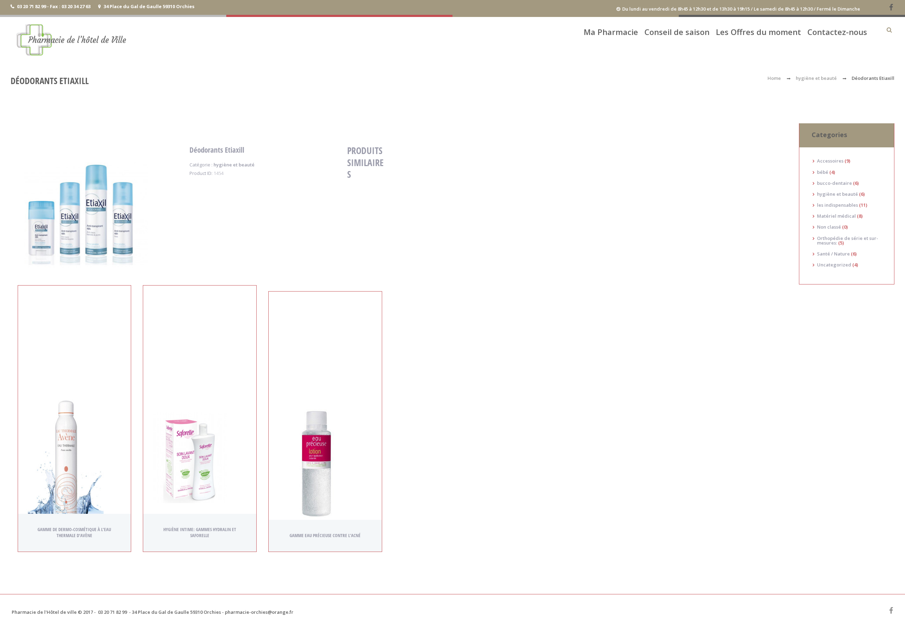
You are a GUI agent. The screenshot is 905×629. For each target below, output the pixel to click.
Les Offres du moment (758, 32)
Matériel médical (836, 216)
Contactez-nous (837, 32)
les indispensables (837, 205)
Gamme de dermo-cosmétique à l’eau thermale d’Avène (74, 532)
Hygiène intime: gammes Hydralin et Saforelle (199, 532)
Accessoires (830, 161)
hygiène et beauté (816, 78)
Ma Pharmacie (611, 32)
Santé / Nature (833, 254)
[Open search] (889, 30)
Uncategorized (834, 264)
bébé (822, 172)
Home (774, 78)
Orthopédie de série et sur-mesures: (847, 240)
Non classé (829, 227)
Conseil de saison (677, 32)
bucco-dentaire (834, 183)
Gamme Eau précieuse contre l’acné (325, 535)
